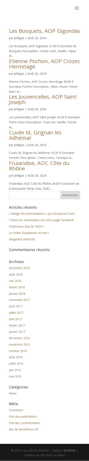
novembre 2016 (19, 344)
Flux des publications (23, 416)
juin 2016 (15, 370)
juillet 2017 (16, 313)
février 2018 (17, 287)
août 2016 (16, 357)
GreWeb (70, 450)
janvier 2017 (17, 332)
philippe (19, 38)
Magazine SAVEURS (22, 239)
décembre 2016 (19, 338)
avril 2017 (15, 319)
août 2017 (16, 306)
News (13, 393)
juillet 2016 (16, 363)
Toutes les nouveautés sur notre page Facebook (41, 220)
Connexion (16, 410)
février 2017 (17, 325)
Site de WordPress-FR (23, 429)
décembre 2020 (19, 268)
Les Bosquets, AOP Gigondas (44, 31)
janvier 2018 (17, 294)
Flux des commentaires (24, 423)
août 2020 (16, 274)
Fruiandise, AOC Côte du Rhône (39, 165)
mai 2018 (15, 281)
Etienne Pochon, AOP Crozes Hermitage (44, 63)
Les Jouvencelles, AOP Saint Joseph (43, 99)
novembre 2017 (19, 300)
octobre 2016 (18, 351)
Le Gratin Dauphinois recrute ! (29, 233)
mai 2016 (15, 376)
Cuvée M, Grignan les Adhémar (35, 135)
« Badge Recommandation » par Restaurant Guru (42, 214)
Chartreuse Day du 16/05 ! (26, 226)
